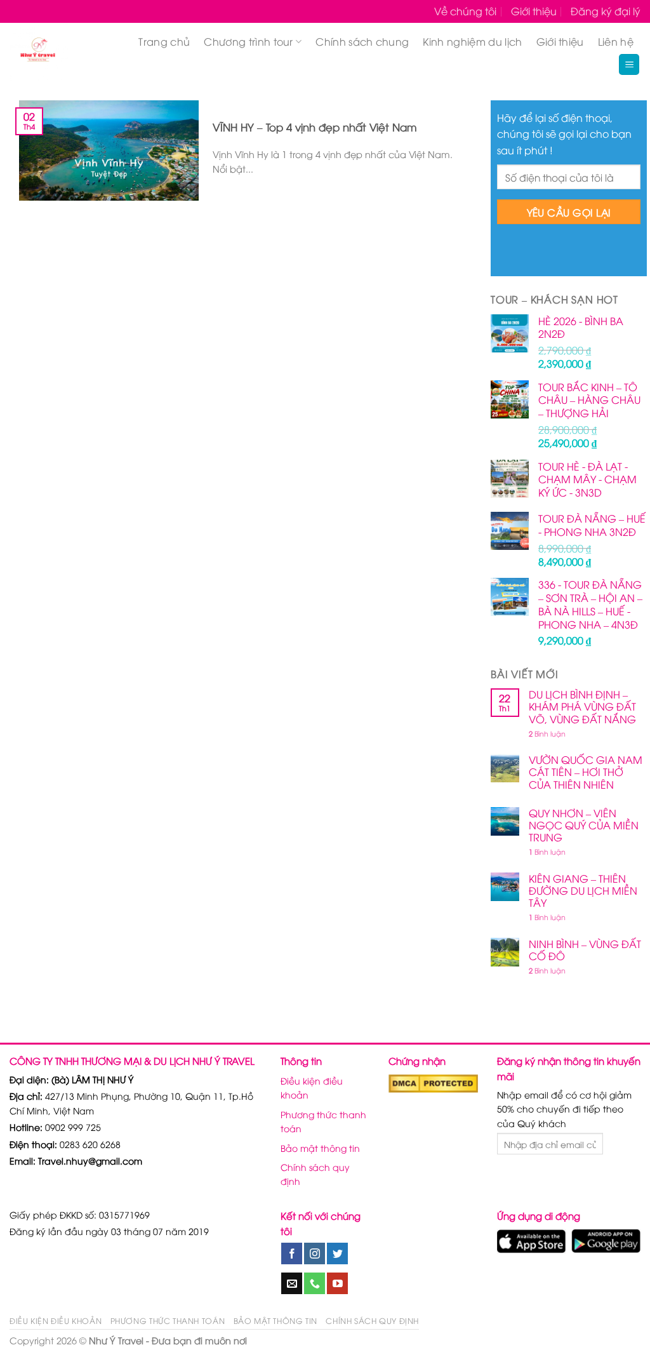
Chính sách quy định (315, 1174)
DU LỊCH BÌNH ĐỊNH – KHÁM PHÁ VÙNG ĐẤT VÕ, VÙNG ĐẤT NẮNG (582, 706)
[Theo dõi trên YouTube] (337, 1283)
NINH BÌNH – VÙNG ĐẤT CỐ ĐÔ (585, 950)
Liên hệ (615, 41)
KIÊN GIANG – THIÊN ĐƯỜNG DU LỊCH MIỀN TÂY (583, 890)
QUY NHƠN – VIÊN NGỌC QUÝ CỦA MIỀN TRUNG (584, 825)
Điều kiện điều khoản (312, 1087)
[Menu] (629, 64)
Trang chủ (164, 41)
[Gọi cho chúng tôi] (314, 1283)
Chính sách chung (362, 41)
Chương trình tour (248, 41)
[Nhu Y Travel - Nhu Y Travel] (64, 52)
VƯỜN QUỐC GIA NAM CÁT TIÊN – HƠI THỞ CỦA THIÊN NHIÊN (585, 772)
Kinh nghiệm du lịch (472, 41)
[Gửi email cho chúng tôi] (291, 1283)
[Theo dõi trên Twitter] (337, 1253)
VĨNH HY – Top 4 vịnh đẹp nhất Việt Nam (315, 127)
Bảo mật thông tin (320, 1148)
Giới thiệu (534, 11)
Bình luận (547, 733)
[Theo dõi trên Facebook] (291, 1253)
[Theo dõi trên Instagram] (314, 1253)
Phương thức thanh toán (323, 1121)
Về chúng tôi (465, 11)
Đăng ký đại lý (605, 11)
